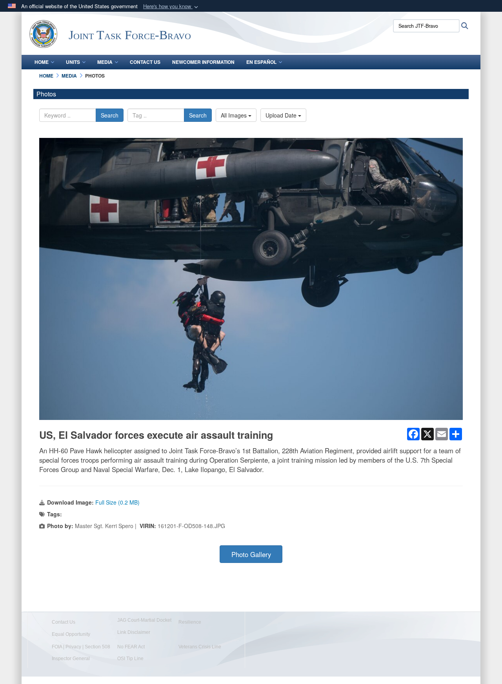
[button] (171, 6)
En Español (261, 61)
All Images (234, 115)
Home (42, 61)
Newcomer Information (203, 61)
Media (105, 61)
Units (73, 61)
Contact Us (145, 61)
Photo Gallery (251, 554)
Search (109, 115)
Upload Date (282, 115)
